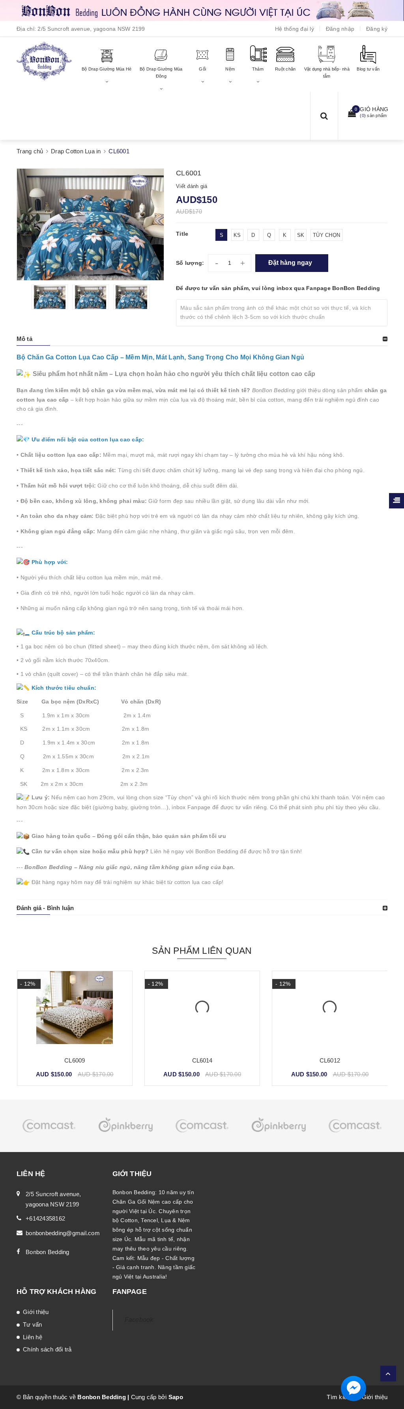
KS (237, 235)
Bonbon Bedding (47, 1252)
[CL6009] (74, 1010)
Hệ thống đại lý (294, 29)
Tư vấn (32, 1324)
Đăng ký (376, 29)
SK (301, 235)
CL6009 (74, 1060)
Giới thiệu (36, 1311)
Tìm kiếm (339, 1397)
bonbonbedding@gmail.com (63, 1233)
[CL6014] (202, 1010)
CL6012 (330, 1060)
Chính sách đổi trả (47, 1349)
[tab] (202, 339)
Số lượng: (190, 263)
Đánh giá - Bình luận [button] (45, 908)
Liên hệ (32, 1337)
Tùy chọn (326, 235)
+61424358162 (45, 1218)
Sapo (175, 1397)
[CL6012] (329, 1010)
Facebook (139, 1319)
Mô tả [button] (24, 338)
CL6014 (202, 1060)
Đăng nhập (340, 29)
